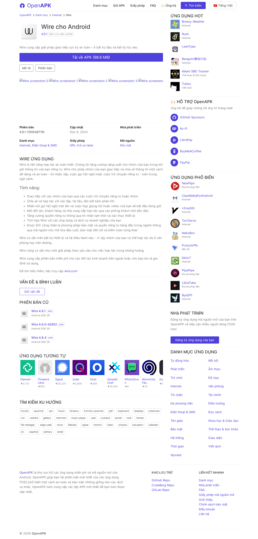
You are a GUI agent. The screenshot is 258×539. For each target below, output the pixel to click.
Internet (57, 15)
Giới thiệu (206, 499)
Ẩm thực (214, 369)
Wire (47, 26)
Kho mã (125, 145)
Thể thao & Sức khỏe (223, 429)
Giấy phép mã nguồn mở (216, 495)
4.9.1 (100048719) (32, 132)
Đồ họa (213, 378)
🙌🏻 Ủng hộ (168, 5)
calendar (153, 424)
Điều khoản (207, 509)
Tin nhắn (177, 395)
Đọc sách (215, 412)
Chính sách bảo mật (213, 504)
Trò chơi (176, 378)
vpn (51, 411)
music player (78, 417)
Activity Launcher (94, 411)
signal (85, 424)
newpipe (138, 411)
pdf (111, 411)
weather (34, 431)
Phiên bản (45, 68)
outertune (153, 411)
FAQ (153, 5)
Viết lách (214, 446)
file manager (28, 424)
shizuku (122, 424)
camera (34, 417)
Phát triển (177, 369)
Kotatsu (74, 411)
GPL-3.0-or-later (81, 145)
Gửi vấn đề (32, 291)
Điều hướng (216, 403)
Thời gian (177, 446)
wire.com (70, 271)
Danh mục (100, 5)
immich (98, 424)
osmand (105, 417)
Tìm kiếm (195, 5)
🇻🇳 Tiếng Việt (223, 5)
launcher (39, 411)
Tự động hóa (180, 360)
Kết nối (213, 360)
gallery (47, 417)
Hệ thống (177, 438)
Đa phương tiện (182, 403)
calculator (137, 424)
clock (60, 424)
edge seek (46, 424)
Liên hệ (204, 514)
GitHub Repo (161, 480)
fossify (25, 411)
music (61, 411)
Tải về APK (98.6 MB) (91, 57)
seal (93, 417)
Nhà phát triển (209, 485)
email (60, 431)
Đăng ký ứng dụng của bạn (194, 340)
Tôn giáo (177, 421)
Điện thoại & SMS (44, 145)
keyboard (123, 411)
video (110, 424)
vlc (22, 431)
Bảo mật (176, 429)
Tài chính (214, 395)
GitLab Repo (161, 490)
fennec (140, 417)
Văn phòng (216, 386)
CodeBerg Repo (163, 485)
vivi (23, 417)
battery (48, 431)
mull (129, 417)
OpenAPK (25, 15)
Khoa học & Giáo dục (223, 421)
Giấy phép (137, 5)
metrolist (61, 417)
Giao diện (215, 438)
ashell (118, 417)
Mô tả (26, 68)
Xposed (176, 455)
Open (39, 5)
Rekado (72, 424)
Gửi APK (119, 5)
